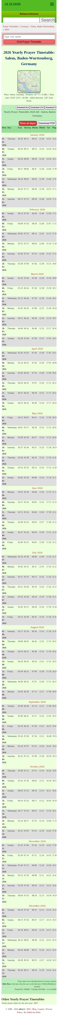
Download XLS (23, 107)
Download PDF (47, 123)
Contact (41, 1009)
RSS (29, 1009)
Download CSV (37, 107)
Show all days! (28, 123)
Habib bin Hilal (33, 1012)
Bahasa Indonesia (29, 13)
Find (29, 41)
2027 (36, 1003)
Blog (34, 1009)
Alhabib (12, 4)
